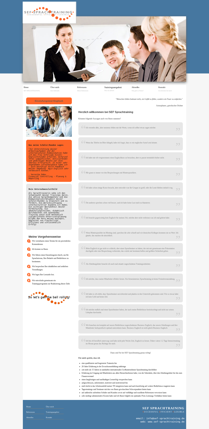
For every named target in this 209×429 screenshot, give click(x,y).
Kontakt (165, 89)
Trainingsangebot (113, 88)
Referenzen (82, 89)
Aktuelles (138, 89)
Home (32, 89)
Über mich (54, 89)
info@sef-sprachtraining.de (165, 418)
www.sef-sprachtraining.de (166, 421)
